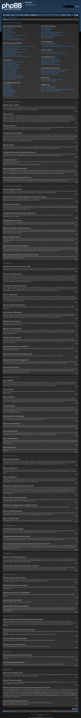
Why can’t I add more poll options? (11, 67)
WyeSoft (7, 15)
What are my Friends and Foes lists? (49, 51)
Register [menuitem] (78, 15)
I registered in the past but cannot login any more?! (14, 35)
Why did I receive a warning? (9, 73)
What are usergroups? (46, 31)
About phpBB (27, 676)
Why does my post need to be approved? (12, 77)
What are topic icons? (8, 96)
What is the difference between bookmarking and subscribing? (55, 70)
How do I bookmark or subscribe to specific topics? (53, 71)
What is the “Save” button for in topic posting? (13, 76)
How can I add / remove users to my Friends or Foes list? (54, 53)
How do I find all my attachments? (49, 81)
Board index (11, 711)
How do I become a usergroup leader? (50, 33)
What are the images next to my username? (13, 52)
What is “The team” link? (46, 38)
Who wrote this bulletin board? (48, 86)
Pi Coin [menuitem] (68, 15)
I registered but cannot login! (9, 32)
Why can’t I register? (8, 31)
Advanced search (78, 6)
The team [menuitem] (57, 711)
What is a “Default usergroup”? (48, 36)
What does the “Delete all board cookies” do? (13, 39)
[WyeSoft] (13, 6)
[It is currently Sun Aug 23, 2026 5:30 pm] (77, 19)
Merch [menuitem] (64, 15)
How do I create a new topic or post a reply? (13, 61)
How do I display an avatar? (9, 53)
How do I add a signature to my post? (11, 64)
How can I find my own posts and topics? (50, 64)
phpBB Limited (41, 674)
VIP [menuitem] (17, 15)
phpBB (68, 223)
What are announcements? (9, 91)
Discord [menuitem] (21, 15)
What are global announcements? (10, 90)
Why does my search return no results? (50, 60)
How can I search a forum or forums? (49, 58)
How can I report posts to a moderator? (12, 74)
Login (10, 17)
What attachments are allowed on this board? (51, 79)
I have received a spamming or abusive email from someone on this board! (58, 46)
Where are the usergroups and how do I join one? (52, 32)
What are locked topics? (8, 94)
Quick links (4, 15)
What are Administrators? (47, 28)
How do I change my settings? (10, 45)
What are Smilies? (7, 87)
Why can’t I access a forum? (9, 70)
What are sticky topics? (8, 93)
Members (35, 15)
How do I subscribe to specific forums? (50, 72)
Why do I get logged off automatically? (12, 38)
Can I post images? (7, 88)
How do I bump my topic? (9, 79)
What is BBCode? (7, 84)
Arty (42, 715)
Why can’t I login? (7, 33)
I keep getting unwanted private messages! (51, 45)
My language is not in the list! (10, 50)
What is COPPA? (7, 29)
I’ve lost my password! (8, 36)
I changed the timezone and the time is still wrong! (14, 49)
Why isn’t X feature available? (48, 88)
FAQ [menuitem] (73, 15)
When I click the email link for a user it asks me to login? (16, 56)
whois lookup (24, 691)
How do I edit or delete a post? (10, 63)
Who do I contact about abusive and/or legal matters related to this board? (58, 89)
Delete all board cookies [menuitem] (65, 711)
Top (77, 111)
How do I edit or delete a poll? (10, 69)
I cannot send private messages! (48, 43)
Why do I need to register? (9, 28)
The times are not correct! (9, 47)
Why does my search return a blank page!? (51, 61)
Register (15, 17)
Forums (28, 15)
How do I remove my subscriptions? (49, 74)
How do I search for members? (48, 63)
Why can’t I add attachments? (10, 71)
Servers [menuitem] (13, 15)
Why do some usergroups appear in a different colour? (53, 35)
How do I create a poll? (8, 66)
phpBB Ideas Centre (65, 682)
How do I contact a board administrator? (50, 90)
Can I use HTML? (7, 86)
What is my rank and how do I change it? (12, 55)
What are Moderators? (46, 29)
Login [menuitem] (75, 15)
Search (75, 6)
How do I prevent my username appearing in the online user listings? (18, 46)
